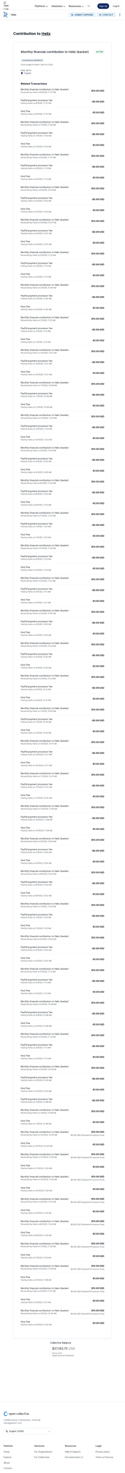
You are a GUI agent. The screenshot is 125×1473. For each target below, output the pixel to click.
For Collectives (42, 1457)
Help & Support (73, 1451)
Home (7, 1451)
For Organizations (43, 1451)
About (7, 1462)
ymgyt (29, 64)
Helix (13, 14)
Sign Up (103, 6)
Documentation (73, 1457)
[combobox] (28, 1431)
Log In (116, 6)
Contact (8, 1468)
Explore (7, 1457)
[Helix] (6, 15)
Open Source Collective (63, 1355)
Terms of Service (104, 1457)
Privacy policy (103, 1451)
